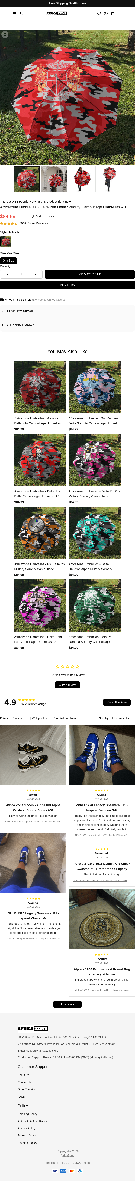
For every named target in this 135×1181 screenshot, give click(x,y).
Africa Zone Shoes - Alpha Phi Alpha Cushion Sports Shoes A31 (33, 821)
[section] (33, 223)
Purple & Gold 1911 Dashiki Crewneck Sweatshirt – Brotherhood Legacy (102, 880)
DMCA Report (81, 1162)
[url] (42, 1051)
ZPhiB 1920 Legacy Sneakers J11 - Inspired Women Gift (101, 835)
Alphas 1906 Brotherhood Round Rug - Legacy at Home (102, 990)
